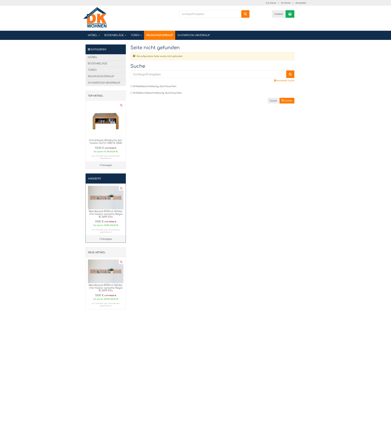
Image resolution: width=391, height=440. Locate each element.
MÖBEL (93, 35)
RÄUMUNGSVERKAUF (159, 35)
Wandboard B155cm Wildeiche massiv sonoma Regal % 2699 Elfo (106, 214)
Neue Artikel (96, 252)
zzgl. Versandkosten (112, 156)
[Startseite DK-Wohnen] (95, 17)
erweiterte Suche (285, 80)
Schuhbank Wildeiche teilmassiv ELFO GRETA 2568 (105, 141)
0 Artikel (278, 13)
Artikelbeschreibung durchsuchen (154, 86)
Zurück (273, 100)
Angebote (94, 178)
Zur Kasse (271, 2)
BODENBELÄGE (114, 35)
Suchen (288, 100)
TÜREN (135, 35)
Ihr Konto (286, 2)
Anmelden (301, 2)
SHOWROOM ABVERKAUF (193, 35)
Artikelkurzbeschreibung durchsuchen (157, 93)
